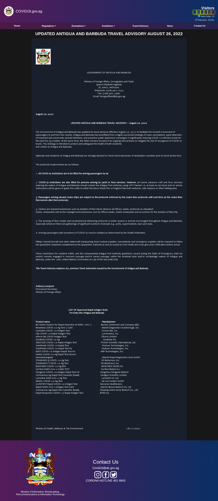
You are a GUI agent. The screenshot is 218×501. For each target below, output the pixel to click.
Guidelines (108, 26)
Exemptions (78, 26)
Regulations (48, 26)
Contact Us (200, 25)
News (170, 26)
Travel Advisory (140, 26)
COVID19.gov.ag (29, 11)
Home (17, 25)
